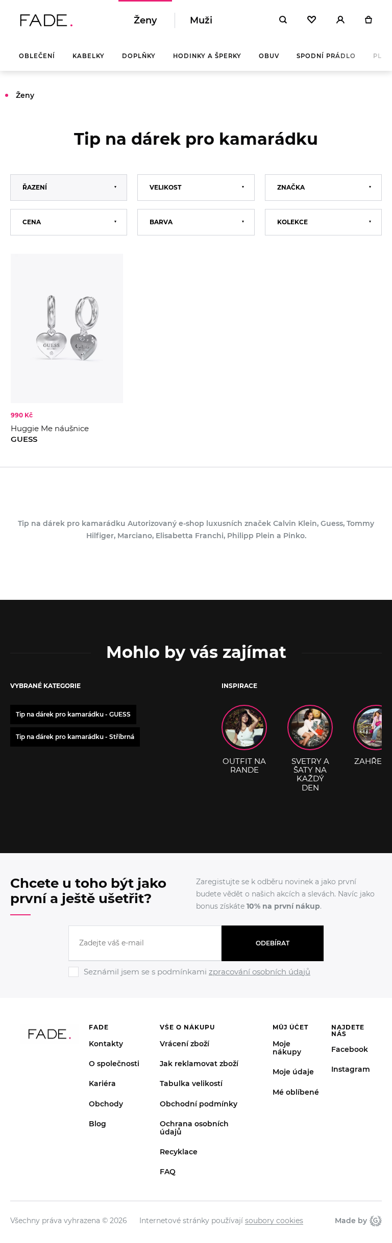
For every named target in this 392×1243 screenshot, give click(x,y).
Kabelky (88, 56)
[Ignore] (196, 978)
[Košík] (368, 20)
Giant (374, 1220)
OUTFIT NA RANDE (244, 765)
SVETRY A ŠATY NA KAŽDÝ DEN (310, 774)
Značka (291, 187)
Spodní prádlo (326, 56)
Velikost (165, 187)
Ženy (145, 20)
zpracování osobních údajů (259, 971)
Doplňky (139, 56)
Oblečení (37, 56)
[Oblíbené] (311, 20)
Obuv (269, 56)
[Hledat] (283, 20)
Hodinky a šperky (207, 56)
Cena (31, 222)
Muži (201, 20)
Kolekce (292, 222)
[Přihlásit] (340, 20)
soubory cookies (274, 1220)
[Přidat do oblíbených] (105, 271)
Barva (161, 222)
